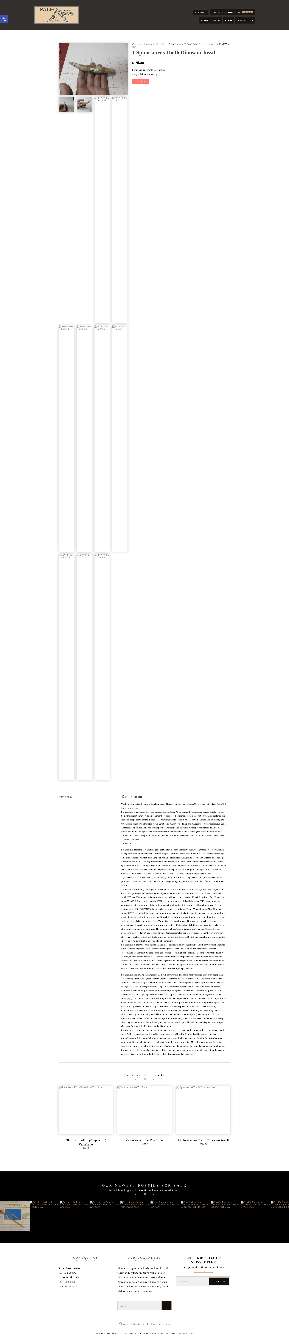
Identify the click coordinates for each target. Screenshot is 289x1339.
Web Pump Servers (184, 1333)
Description (66, 797)
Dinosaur (147, 44)
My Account (200, 12)
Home (205, 20)
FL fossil (188, 44)
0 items (229, 12)
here (74, 1286)
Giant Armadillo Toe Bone (144, 1140)
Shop (216, 20)
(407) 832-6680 (67, 1281)
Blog (228, 20)
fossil (195, 44)
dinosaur (179, 44)
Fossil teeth (204, 44)
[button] (4, 19)
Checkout (248, 12)
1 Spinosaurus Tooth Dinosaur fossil (203, 1140)
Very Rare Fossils (161, 44)
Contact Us (245, 20)
